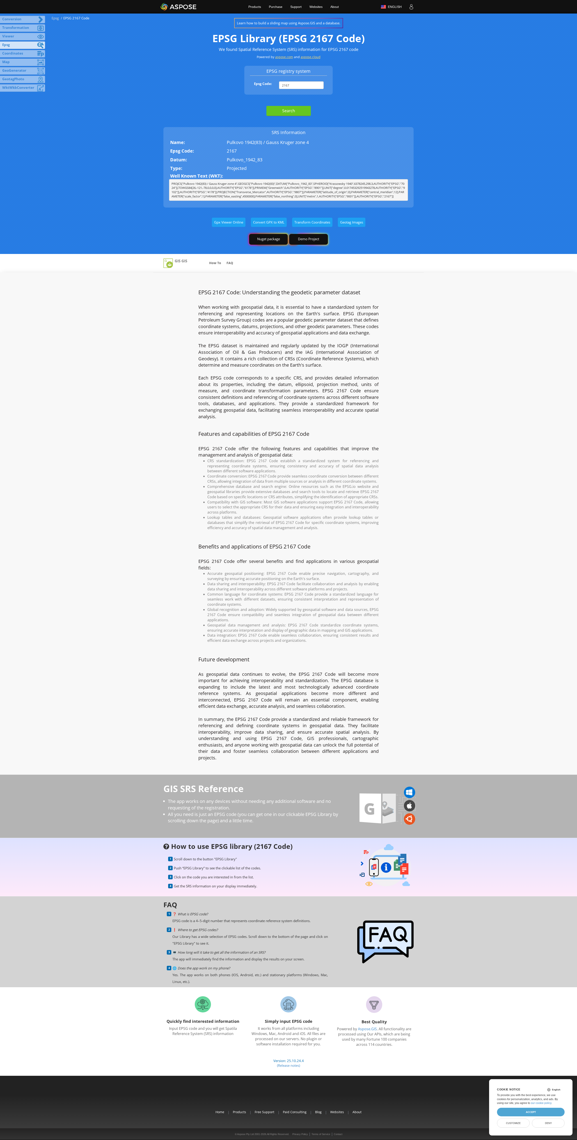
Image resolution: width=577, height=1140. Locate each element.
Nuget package (268, 239)
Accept (531, 1112)
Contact (338, 1134)
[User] (411, 7)
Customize (513, 1123)
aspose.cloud (311, 57)
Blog (318, 1112)
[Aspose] (178, 6)
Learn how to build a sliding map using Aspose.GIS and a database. (288, 23)
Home (219, 1112)
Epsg (55, 18)
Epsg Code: (263, 83)
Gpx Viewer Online (228, 222)
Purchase (275, 7)
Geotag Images (351, 222)
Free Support (264, 1112)
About (334, 7)
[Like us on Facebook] (278, 1096)
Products (254, 7)
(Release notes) (288, 1065)
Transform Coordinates (312, 222)
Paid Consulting (295, 1112)
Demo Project (308, 239)
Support (296, 7)
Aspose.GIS (367, 1028)
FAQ (230, 263)
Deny (548, 1123)
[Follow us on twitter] (288, 1096)
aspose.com (284, 57)
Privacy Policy (300, 1134)
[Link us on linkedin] (299, 1096)
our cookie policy (541, 1103)
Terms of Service (320, 1134)
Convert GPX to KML (268, 222)
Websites (316, 7)
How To (215, 263)
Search (288, 110)
